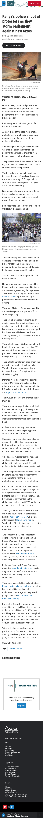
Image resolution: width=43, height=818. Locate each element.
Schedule (8, 787)
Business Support (11, 770)
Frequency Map (10, 791)
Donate (35, 3)
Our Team (8, 748)
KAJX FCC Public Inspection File (16, 794)
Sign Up (21, 705)
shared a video (8, 296)
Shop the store (10, 772)
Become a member (12, 767)
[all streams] (40, 815)
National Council (10, 774)
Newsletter (8, 756)
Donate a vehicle (11, 769)
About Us (8, 747)
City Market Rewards (12, 776)
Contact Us (8, 754)
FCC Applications (11, 792)
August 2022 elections (16, 392)
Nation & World (16, 649)
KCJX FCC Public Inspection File (16, 796)
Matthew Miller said (25, 553)
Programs (8, 789)
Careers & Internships (12, 752)
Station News (9, 750)
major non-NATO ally (19, 517)
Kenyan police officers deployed (16, 586)
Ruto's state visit (23, 520)
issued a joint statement (22, 568)
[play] (3, 815)
